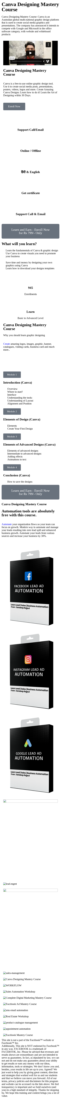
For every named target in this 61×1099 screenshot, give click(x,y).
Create (6, 343)
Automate (7, 524)
